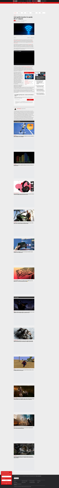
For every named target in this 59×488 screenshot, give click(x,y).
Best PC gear (19, 12)
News (14, 20)
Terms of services (23, 101)
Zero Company (28, 12)
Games (16, 2)
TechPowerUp (30, 44)
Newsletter (39, 2)
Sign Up (6, 480)
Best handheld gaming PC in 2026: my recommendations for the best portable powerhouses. (41, 94)
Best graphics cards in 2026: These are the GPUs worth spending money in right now (40, 86)
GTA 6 (23, 12)
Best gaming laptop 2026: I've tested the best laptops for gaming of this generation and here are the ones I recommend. (41, 90)
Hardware (19, 2)
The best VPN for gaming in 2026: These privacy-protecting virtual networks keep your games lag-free (41, 77)
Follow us (29, 37)
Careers (38, 482)
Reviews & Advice (29, 2)
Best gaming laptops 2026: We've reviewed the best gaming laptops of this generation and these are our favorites (40, 82)
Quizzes (41, 12)
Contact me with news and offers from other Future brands (6, 478)
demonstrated (28, 67)
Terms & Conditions (6, 483)
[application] (24, 58)
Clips (38, 12)
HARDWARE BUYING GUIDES (38, 72)
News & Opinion (24, 2)
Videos (36, 2)
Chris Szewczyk (18, 20)
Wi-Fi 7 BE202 (18, 40)
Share (15, 37)
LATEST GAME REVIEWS (42, 72)
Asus (31, 67)
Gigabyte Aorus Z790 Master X (26, 66)
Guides (33, 2)
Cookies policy (15, 482)
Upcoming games (34, 12)
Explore (43, 2)
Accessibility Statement (32, 482)
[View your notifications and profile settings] (44, 1)
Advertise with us (24, 482)
